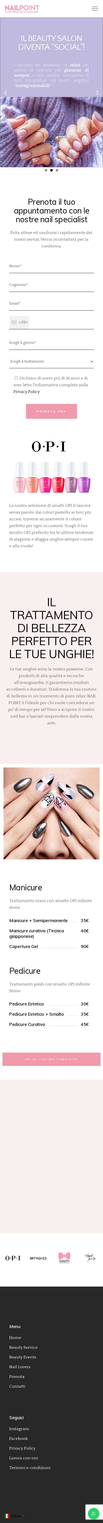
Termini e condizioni (29, 1468)
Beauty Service (23, 1347)
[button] (5, 92)
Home (15, 1337)
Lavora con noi (23, 1458)
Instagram (19, 1429)
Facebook (18, 1438)
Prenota (16, 1376)
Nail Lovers (19, 1367)
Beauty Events (22, 1357)
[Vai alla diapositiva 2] (51, 170)
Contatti (17, 1386)
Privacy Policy (27, 391)
